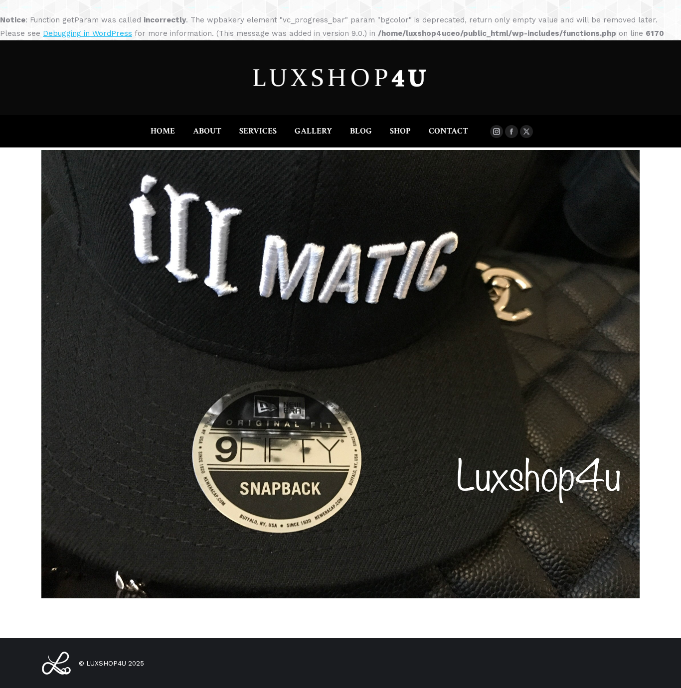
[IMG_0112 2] (340, 374)
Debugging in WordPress (87, 33)
